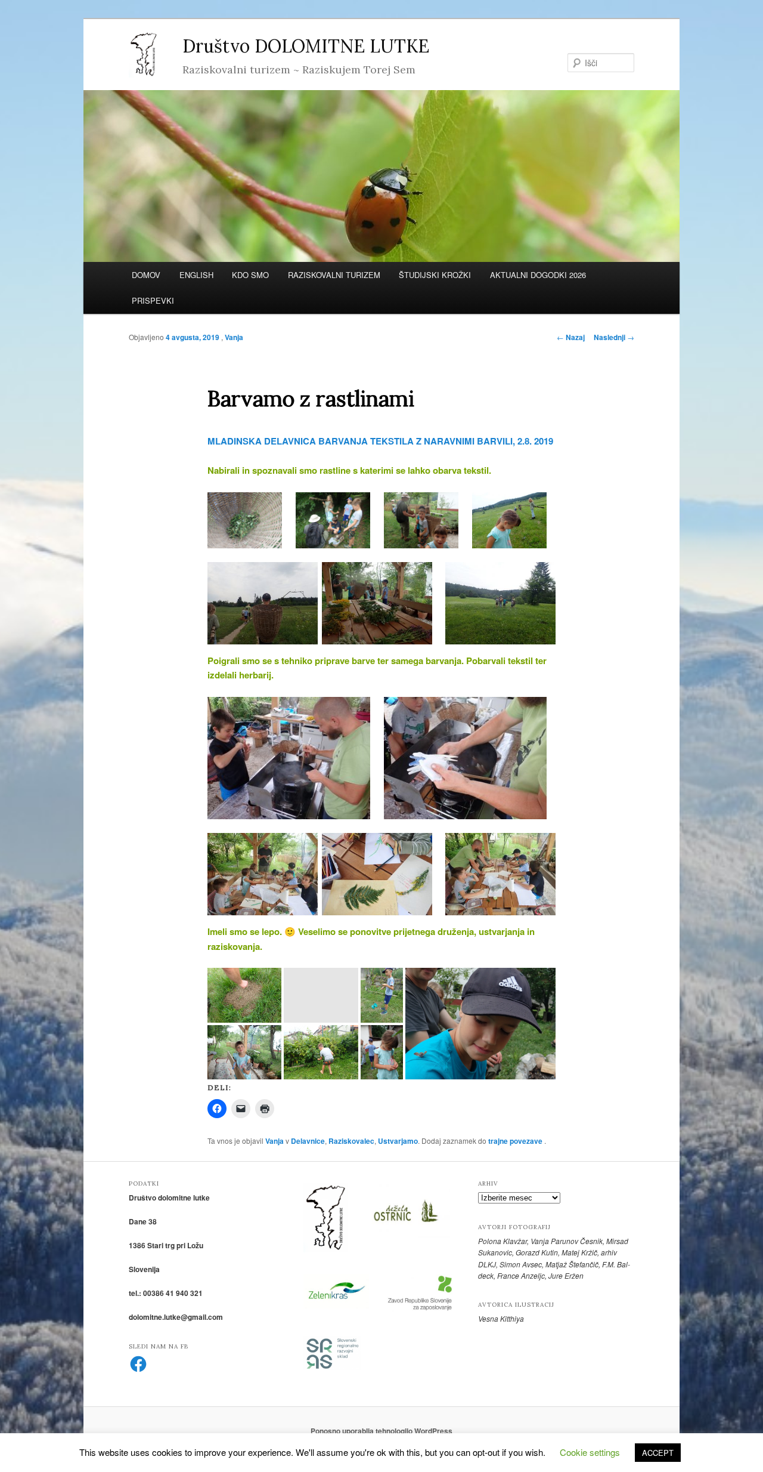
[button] (244, 520)
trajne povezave (515, 1140)
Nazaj (571, 337)
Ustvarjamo (398, 1140)
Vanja (234, 337)
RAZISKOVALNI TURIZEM (334, 274)
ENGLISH (196, 274)
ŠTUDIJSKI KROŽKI (435, 274)
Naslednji (614, 337)
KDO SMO (250, 274)
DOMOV (146, 274)
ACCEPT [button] (658, 1452)
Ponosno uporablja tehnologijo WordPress (381, 1430)
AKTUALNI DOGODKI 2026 (538, 274)
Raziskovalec (351, 1140)
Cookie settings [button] (590, 1452)
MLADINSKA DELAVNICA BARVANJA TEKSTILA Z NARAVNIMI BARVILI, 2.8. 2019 (380, 441)
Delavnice (308, 1140)
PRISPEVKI (153, 300)
